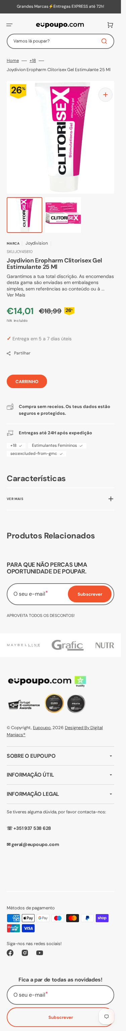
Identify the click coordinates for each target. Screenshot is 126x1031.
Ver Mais (16, 288)
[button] (9, 25)
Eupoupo (42, 721)
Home (13, 60)
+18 (33, 60)
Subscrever (60, 1011)
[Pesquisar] (105, 41)
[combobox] (60, 41)
